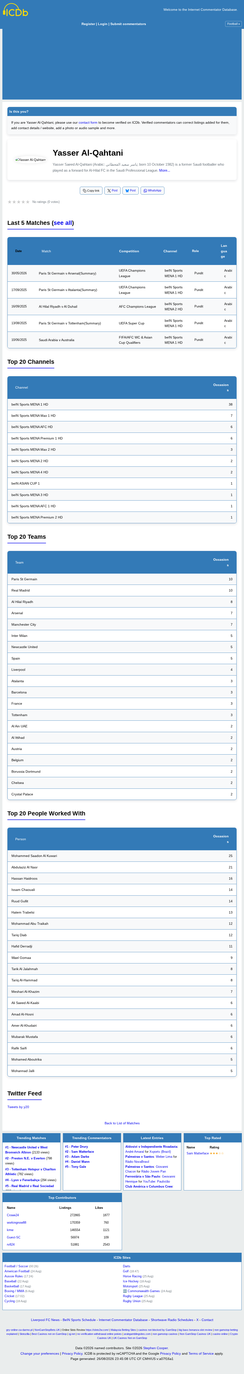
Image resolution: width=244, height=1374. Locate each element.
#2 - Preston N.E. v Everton (25, 1158)
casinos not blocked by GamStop (157, 1329)
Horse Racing (132, 1276)
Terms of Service (201, 1353)
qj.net (72, 1333)
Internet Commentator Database (123, 1320)
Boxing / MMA (14, 1291)
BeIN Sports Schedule (79, 1320)
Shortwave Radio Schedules (172, 1320)
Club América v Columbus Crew (149, 1186)
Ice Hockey (131, 1281)
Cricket (9, 1296)
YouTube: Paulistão (156, 1181)
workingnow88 (16, 1222)
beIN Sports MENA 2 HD (174, 306)
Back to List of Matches (122, 1123)
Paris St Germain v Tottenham (61, 323)
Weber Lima (164, 1156)
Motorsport (130, 1286)
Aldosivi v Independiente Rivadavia (151, 1146)
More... (164, 170)
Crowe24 (13, 1215)
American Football (17, 1271)
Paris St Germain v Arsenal (59, 273)
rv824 (11, 1245)
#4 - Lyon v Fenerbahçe (22, 1180)
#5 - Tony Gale (75, 1166)
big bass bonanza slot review (195, 1329)
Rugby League (133, 1296)
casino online (220, 1333)
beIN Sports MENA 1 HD (174, 273)
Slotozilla (25, 1333)
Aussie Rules (14, 1276)
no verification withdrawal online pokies (99, 1333)
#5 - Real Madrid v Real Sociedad (29, 1186)
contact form (88, 122)
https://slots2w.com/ (97, 1329)
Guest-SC (13, 1237)
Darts (126, 1266)
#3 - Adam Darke (77, 1156)
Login (102, 24)
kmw (10, 1230)
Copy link (93, 190)
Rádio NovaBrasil (137, 1161)
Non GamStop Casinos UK (195, 1333)
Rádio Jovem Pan (153, 1171)
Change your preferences (39, 1353)
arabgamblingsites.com (137, 1333)
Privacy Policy (72, 1353)
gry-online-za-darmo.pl (19, 1329)
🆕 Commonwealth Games (141, 1291)
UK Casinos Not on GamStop (130, 1338)
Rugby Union (132, 1301)
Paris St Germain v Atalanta (59, 290)
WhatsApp (154, 190)
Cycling (10, 1301)
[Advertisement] (122, 64)
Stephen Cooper (155, 1348)
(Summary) (87, 273)
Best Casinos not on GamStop (49, 1333)
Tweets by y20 (18, 1107)
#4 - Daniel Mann (77, 1161)
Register (88, 24)
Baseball (10, 1281)
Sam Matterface (198, 1153)
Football (233, 24)
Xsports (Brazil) (160, 1151)
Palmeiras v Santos (139, 1156)
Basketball (12, 1286)
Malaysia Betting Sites (123, 1329)
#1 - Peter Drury (76, 1146)
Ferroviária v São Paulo (142, 1176)
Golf (126, 1271)
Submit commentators (128, 24)
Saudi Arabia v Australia (56, 340)
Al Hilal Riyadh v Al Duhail (58, 306)
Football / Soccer (16, 1266)
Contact (207, 1320)
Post (114, 190)
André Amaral (134, 1151)
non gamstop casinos (165, 1333)
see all (63, 223)
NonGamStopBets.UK (47, 1329)
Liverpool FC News (45, 1320)
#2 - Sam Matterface (79, 1151)
